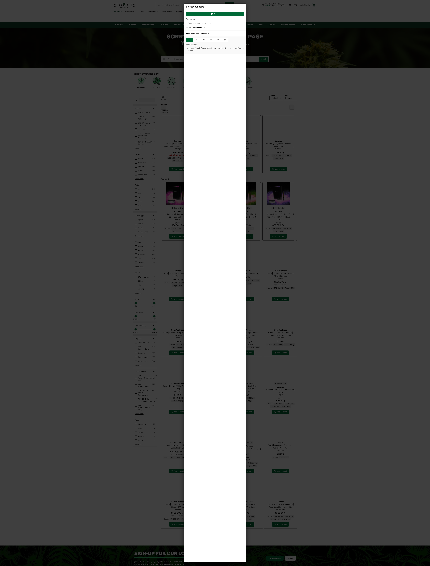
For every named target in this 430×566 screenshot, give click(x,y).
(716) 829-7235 (193, 452)
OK (225, 40)
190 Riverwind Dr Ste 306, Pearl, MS (200, 157)
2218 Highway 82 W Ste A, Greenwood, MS (203, 230)
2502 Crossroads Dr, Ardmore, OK (200, 108)
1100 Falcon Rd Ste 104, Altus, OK (199, 205)
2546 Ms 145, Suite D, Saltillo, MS (199, 303)
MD (204, 40)
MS (211, 40)
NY (218, 40)
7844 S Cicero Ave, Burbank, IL (198, 351)
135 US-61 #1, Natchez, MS (197, 84)
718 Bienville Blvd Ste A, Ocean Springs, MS (203, 254)
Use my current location (197, 27)
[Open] (242, 23)
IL (196, 40)
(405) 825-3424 (193, 184)
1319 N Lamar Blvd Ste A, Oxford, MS (201, 278)
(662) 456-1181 (193, 233)
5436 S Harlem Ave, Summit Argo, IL (200, 376)
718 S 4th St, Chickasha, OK (197, 181)
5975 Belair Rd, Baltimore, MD (198, 59)
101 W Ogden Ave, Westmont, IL (199, 327)
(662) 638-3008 (193, 281)
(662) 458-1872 (193, 306)
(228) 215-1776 (193, 257)
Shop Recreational (201, 70)
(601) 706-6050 (193, 160)
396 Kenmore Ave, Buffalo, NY (198, 449)
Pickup (216, 14)
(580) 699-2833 (193, 135)
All (189, 40)
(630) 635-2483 (193, 427)
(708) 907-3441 (193, 355)
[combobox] (213, 23)
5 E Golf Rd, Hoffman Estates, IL (199, 424)
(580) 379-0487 (193, 208)
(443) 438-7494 (193, 62)
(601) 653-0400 (193, 87)
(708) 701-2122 (193, 379)
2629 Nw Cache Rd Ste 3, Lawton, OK (201, 132)
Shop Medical (229, 70)
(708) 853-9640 (193, 403)
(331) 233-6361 (193, 330)
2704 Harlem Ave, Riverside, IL (198, 400)
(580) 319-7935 (193, 111)
